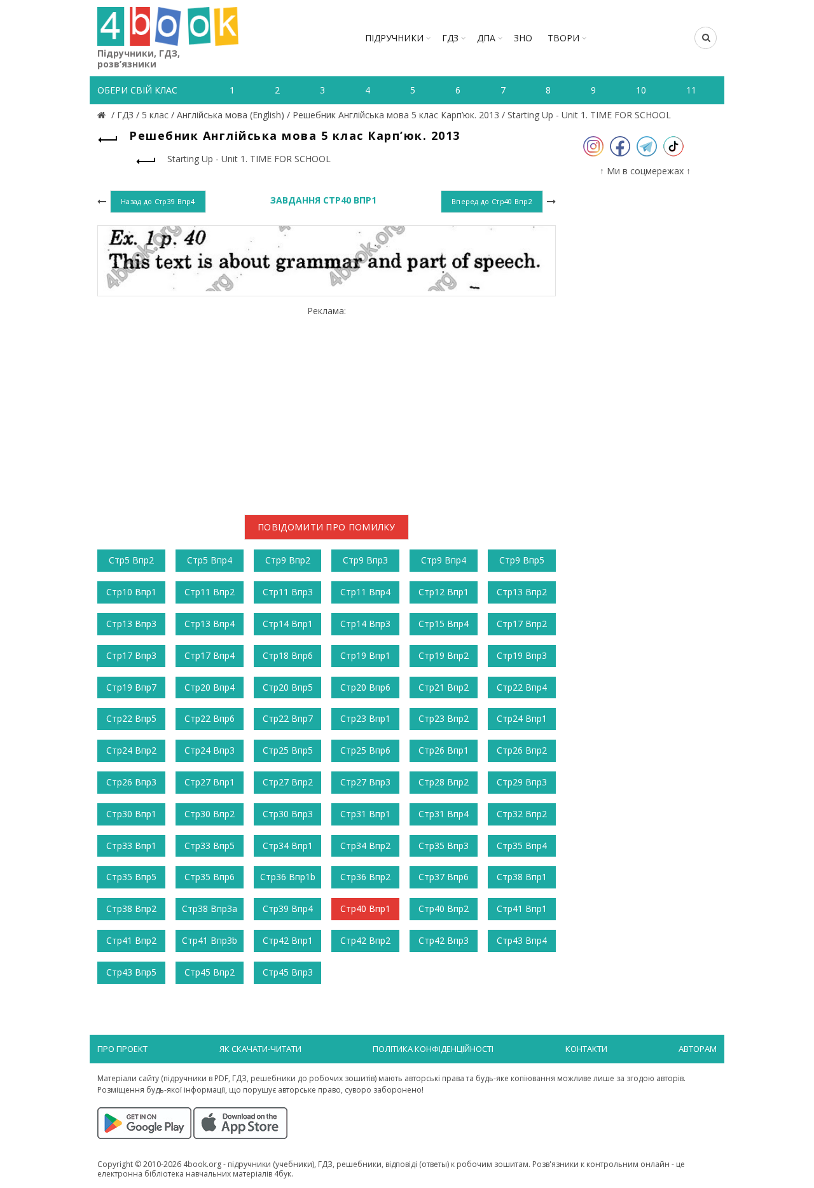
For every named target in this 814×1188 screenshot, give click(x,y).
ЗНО (523, 38)
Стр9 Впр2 (287, 560)
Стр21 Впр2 (443, 687)
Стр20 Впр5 (288, 687)
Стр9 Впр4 (443, 560)
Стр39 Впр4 (288, 908)
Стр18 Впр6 (288, 655)
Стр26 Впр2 (522, 750)
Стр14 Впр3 (365, 624)
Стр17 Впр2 (522, 624)
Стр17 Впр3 (131, 655)
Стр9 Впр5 (521, 560)
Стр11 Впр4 (365, 592)
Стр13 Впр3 (131, 624)
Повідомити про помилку (327, 527)
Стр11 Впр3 (288, 592)
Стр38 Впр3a (209, 908)
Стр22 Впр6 (209, 718)
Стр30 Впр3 (288, 814)
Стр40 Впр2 (443, 908)
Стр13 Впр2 (522, 592)
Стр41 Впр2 (131, 940)
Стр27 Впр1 (209, 782)
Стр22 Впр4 (522, 687)
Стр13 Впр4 (209, 624)
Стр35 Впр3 (443, 845)
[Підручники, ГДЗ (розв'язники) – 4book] (103, 115)
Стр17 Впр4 (209, 655)
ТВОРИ (563, 38)
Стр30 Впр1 (131, 814)
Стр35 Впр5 (131, 877)
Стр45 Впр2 (209, 972)
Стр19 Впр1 (365, 655)
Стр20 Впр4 (209, 687)
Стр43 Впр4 (522, 940)
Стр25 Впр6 (365, 750)
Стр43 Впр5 (131, 972)
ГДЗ (450, 38)
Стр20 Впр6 (365, 687)
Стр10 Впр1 (131, 592)
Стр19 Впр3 (522, 655)
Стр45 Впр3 (288, 972)
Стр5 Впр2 (131, 560)
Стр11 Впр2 (209, 592)
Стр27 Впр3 (365, 782)
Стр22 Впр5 (131, 718)
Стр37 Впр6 (443, 877)
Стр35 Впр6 (209, 877)
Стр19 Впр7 (131, 687)
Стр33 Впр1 (131, 845)
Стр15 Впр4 (443, 624)
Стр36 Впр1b (287, 877)
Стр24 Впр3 (209, 750)
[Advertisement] (326, 406)
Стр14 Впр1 (288, 624)
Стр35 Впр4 (522, 845)
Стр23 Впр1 (365, 718)
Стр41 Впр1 (522, 908)
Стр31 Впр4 (443, 814)
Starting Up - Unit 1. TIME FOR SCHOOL (589, 115)
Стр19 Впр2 (443, 655)
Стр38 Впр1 (522, 877)
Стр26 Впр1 (443, 750)
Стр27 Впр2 (288, 782)
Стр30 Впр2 (209, 814)
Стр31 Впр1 (365, 814)
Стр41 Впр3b (209, 940)
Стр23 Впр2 (443, 718)
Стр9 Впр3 (365, 560)
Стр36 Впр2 (365, 877)
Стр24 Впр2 (131, 750)
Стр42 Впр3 (443, 940)
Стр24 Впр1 (522, 718)
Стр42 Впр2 (365, 940)
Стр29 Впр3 (522, 782)
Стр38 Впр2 (131, 908)
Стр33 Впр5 (209, 845)
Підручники (394, 38)
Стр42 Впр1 (288, 940)
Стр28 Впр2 (443, 782)
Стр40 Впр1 (365, 908)
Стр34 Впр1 (288, 845)
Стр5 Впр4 (209, 560)
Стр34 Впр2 (365, 845)
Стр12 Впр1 (443, 592)
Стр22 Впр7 (288, 718)
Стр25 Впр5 (288, 750)
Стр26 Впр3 (131, 782)
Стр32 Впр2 (522, 814)
